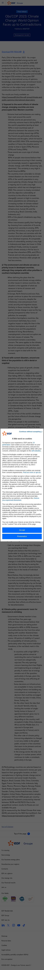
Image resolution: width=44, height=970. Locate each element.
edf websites (36, 451)
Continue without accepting (30, 431)
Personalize (22, 536)
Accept (22, 530)
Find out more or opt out (32, 472)
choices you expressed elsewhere (20, 499)
